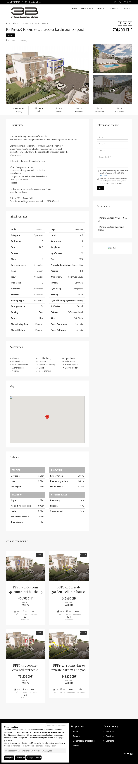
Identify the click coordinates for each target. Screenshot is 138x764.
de (125, 2)
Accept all (9, 758)
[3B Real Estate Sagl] (22, 11)
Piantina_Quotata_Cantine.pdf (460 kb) (110, 228)
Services (114, 8)
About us (101, 8)
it (115, 2)
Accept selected (34, 758)
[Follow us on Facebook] (125, 754)
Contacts (126, 8)
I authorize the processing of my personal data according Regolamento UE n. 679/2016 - (114, 173)
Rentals (76, 736)
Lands (76, 745)
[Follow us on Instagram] (131, 754)
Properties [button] (86, 8)
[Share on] (130, 23)
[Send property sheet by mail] (125, 23)
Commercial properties (84, 741)
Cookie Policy (34, 746)
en (120, 2)
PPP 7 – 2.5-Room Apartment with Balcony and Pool (25, 589)
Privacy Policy (103, 175)
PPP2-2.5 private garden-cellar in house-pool (69, 589)
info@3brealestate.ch (36, 2)
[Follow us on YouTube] (128, 754)
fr (130, 2)
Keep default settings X (56, 725)
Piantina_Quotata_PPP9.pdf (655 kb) (112, 219)
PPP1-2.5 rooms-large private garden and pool (69, 667)
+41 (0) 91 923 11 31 (16, 2)
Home (74, 8)
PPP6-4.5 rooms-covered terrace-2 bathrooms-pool (25, 667)
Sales (14, 23)
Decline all (20, 758)
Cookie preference (12, 746)
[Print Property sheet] (120, 23)
